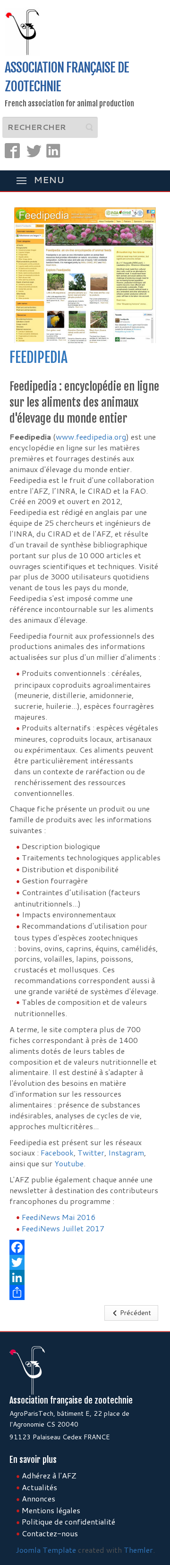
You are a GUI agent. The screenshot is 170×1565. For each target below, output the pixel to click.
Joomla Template (46, 1549)
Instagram (126, 1152)
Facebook (57, 1152)
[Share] (85, 1292)
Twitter (90, 1152)
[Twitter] (85, 1262)
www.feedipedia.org (91, 436)
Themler (138, 1549)
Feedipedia (38, 357)
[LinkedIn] (85, 1277)
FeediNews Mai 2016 (58, 1217)
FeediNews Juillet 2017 (63, 1228)
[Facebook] (85, 1247)
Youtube (69, 1163)
